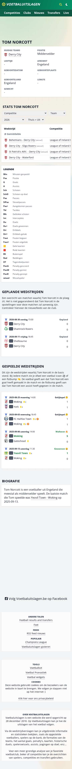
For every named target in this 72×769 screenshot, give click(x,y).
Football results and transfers (36, 620)
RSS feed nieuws (36, 633)
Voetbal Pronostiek (36, 672)
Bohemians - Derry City (22, 140)
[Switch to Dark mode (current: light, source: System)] (67, 4)
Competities (12, 13)
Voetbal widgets (36, 677)
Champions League (36, 642)
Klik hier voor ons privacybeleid (36, 698)
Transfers (54, 13)
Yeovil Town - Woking (44, 497)
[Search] (60, 4)
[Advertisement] (36, 27)
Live (66, 13)
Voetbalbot (36, 667)
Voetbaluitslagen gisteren (36, 646)
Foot (36, 624)
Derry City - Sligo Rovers (22, 145)
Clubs (27, 13)
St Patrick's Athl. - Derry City (24, 151)
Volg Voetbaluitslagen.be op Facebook (37, 598)
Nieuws (39, 13)
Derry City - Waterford (21, 157)
